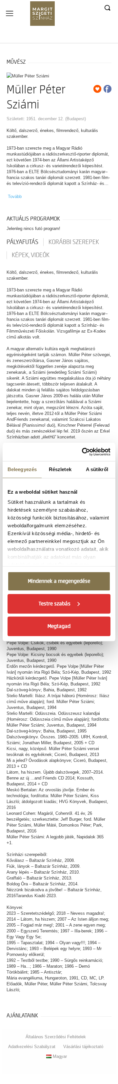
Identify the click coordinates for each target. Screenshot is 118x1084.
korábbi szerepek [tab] (74, 242)
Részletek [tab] (60, 469)
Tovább (15, 196)
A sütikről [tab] (97, 469)
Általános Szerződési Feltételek (56, 1036)
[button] (107, 8)
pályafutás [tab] (22, 242)
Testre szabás (54, 604)
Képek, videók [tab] (30, 255)
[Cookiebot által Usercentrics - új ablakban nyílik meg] (83, 452)
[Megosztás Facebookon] (107, 89)
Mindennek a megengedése (59, 581)
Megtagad (59, 626)
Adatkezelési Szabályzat (31, 1046)
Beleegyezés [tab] (22, 469)
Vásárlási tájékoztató (83, 1046)
